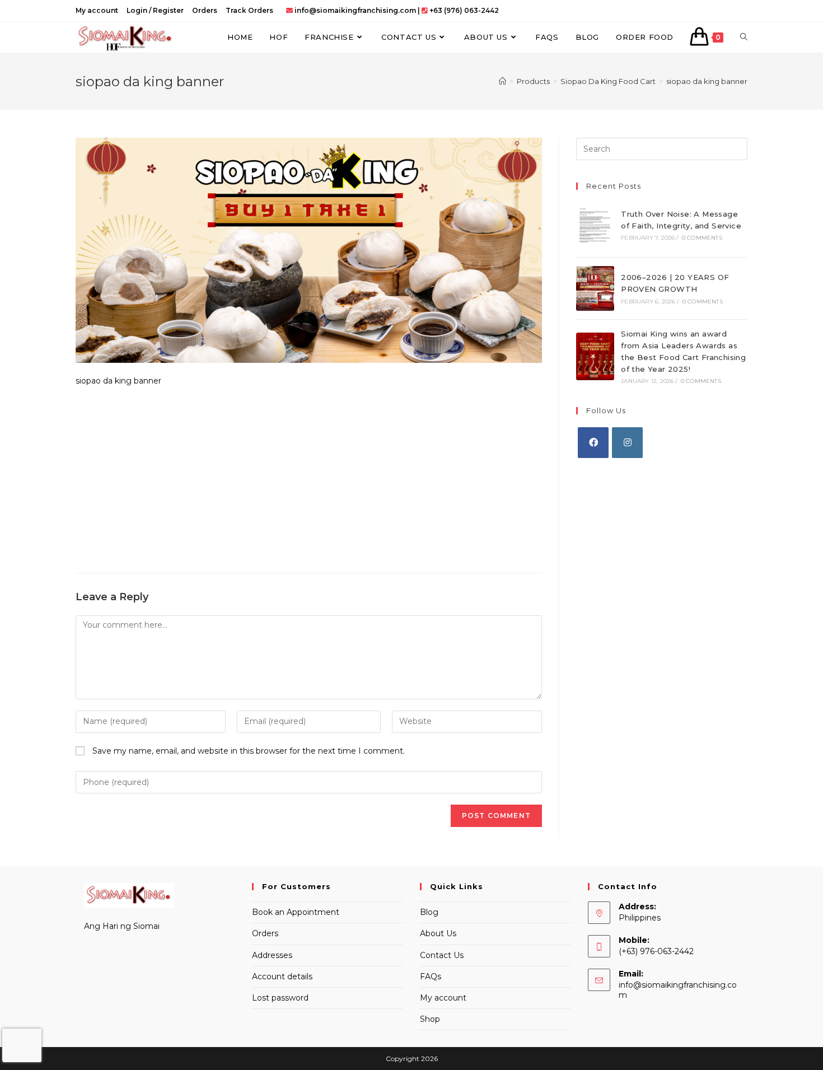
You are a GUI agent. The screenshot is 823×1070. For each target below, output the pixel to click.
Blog (429, 912)
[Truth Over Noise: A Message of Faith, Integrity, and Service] (595, 225)
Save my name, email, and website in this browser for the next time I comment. (248, 751)
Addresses (272, 955)
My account (97, 10)
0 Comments (702, 237)
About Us (438, 933)
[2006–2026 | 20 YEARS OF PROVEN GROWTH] (595, 288)
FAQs (430, 976)
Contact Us (442, 955)
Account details (282, 976)
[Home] (502, 81)
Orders (204, 10)
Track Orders (249, 10)
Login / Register (155, 10)
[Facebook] (593, 442)
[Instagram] (627, 442)
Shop (430, 1019)
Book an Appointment (295, 912)
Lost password (280, 998)
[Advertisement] (309, 477)
